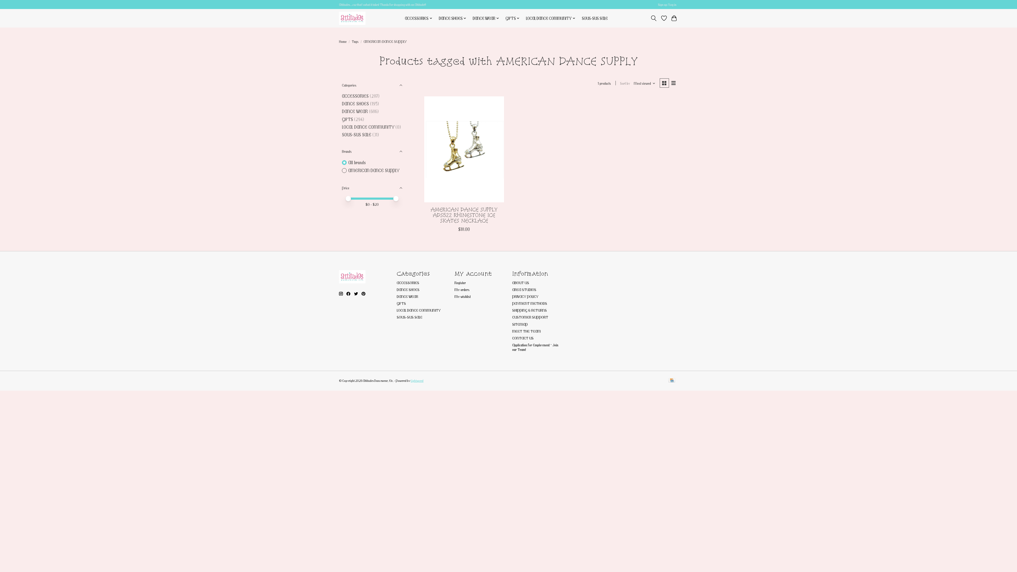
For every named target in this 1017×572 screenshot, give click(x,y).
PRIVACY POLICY (525, 296)
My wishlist (462, 296)
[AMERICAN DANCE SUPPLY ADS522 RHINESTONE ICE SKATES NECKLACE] (464, 149)
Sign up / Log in (667, 5)
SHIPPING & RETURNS (529, 310)
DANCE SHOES (355, 103)
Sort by (625, 83)
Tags (355, 41)
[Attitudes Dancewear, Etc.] (352, 18)
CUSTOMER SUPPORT (530, 317)
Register (460, 282)
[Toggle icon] (654, 18)
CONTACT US (523, 338)
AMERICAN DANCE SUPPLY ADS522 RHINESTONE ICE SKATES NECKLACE (464, 215)
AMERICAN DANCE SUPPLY (373, 170)
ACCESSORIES (355, 96)
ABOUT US (520, 282)
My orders (462, 289)
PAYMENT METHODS (529, 303)
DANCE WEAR (355, 111)
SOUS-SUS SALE (595, 18)
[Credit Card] (671, 380)
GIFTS (347, 119)
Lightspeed (417, 381)
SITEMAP (520, 324)
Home (343, 41)
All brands (357, 162)
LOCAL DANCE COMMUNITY (368, 127)
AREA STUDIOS (524, 289)
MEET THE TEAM (526, 331)
